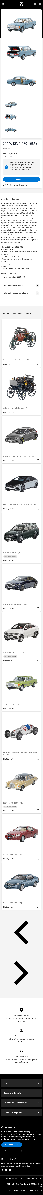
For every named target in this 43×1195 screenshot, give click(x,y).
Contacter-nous (22, 179)
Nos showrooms (11, 1144)
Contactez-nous (11, 1151)
